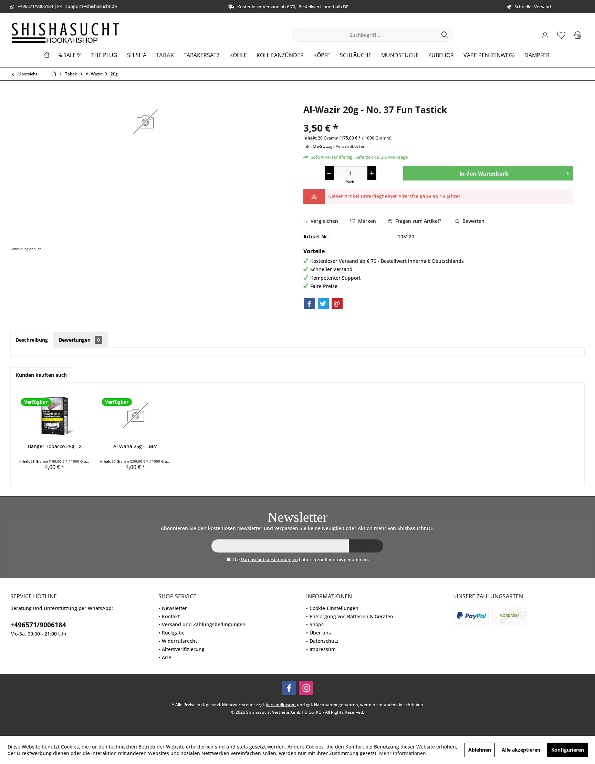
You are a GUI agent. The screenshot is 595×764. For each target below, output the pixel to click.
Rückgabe (173, 632)
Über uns (320, 632)
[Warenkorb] (577, 35)
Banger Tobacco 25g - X (55, 446)
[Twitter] (323, 303)
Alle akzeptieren (521, 749)
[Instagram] (306, 688)
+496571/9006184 (35, 6)
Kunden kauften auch (41, 375)
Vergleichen (323, 221)
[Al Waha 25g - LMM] (135, 415)
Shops (317, 624)
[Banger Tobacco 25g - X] (54, 415)
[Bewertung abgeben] (438, 118)
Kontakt (171, 616)
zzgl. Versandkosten (346, 146)
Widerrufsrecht (179, 641)
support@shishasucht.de (91, 6)
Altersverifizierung (183, 649)
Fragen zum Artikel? (417, 221)
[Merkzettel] (561, 35)
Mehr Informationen (402, 753)
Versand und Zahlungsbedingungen (204, 624)
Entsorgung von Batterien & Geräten (351, 616)
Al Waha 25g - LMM (135, 446)
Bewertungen (79, 340)
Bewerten (472, 221)
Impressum (323, 649)
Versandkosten (281, 705)
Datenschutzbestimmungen (269, 559)
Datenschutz (324, 641)
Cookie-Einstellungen (334, 608)
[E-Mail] (337, 303)
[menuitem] (577, 35)
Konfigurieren (567, 749)
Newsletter (174, 608)
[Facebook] (309, 303)
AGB (166, 657)
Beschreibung (32, 340)
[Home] (47, 55)
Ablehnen (479, 749)
